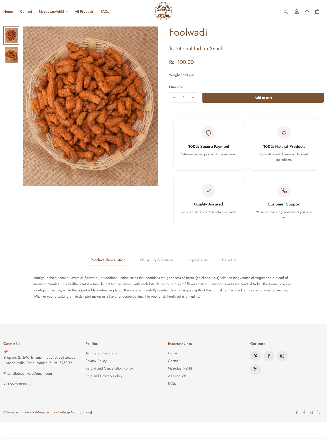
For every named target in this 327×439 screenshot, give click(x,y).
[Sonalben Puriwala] (163, 11)
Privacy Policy (96, 360)
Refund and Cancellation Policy (109, 368)
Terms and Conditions (101, 353)
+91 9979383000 (17, 384)
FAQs (105, 11)
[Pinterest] (255, 356)
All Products (84, 11)
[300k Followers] (269, 356)
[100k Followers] (282, 356)
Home (172, 353)
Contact (26, 11)
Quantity (175, 86)
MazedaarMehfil (51, 11)
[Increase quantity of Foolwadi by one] (193, 97)
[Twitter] (255, 369)
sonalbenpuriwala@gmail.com (29, 373)
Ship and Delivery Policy (104, 375)
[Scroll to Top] (318, 415)
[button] (317, 11)
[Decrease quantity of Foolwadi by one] (174, 97)
